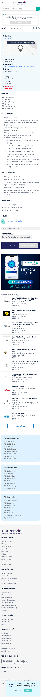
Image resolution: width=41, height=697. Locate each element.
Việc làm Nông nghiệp (10, 451)
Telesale (4, 646)
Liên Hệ (3, 624)
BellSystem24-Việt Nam (20, 19)
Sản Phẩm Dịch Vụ (7, 581)
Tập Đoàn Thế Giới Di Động (20, 314)
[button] (33, 28)
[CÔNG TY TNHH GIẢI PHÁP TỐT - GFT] (6, 340)
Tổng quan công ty (15, 28)
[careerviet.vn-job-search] (8, 661)
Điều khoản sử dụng (7, 602)
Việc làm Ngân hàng (10, 449)
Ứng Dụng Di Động (6, 556)
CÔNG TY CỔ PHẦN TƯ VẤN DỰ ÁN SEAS (23, 415)
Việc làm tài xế (8, 513)
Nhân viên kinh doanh (8, 648)
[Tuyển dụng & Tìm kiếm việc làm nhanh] (20, 3)
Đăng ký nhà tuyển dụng (8, 583)
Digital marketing (6, 638)
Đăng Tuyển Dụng (6, 573)
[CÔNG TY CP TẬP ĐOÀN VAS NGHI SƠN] (6, 352)
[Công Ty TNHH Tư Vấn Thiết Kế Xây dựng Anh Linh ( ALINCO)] (6, 402)
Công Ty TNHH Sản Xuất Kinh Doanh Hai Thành (23, 389)
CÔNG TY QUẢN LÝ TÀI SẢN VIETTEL (22, 378)
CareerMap (4, 549)
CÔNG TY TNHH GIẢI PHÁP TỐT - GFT (22, 341)
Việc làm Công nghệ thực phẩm (13, 459)
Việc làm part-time (9, 503)
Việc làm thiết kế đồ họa (11, 518)
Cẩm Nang (4, 551)
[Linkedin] (5, 671)
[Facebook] (1, 671)
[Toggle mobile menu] (2, 2)
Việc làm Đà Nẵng (9, 483)
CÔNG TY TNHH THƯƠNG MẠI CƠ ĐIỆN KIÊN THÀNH (24, 364)
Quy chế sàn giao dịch (8, 600)
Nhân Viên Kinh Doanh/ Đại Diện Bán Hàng (24, 350)
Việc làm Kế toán (9, 441)
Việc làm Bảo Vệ (9, 446)
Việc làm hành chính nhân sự (12, 515)
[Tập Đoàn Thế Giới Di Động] (6, 313)
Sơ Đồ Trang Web (6, 559)
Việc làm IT (7, 510)
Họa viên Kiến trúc (18, 413)
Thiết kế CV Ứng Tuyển (14, 221)
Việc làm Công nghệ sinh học (12, 454)
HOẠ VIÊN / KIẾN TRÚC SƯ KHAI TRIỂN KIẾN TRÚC (24, 399)
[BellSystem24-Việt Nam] (6, 301)
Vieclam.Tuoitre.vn (7, 619)
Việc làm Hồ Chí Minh (10, 471)
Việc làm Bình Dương (10, 476)
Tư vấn (32, 66)
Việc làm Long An (9, 481)
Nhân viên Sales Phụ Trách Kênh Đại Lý (25, 361)
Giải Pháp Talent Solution (9, 578)
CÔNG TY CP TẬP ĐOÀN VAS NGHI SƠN (23, 353)
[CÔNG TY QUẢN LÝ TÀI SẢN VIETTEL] (6, 377)
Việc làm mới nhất (6, 541)
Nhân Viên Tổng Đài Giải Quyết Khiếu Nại (24, 311)
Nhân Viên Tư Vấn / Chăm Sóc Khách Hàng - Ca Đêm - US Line (24, 338)
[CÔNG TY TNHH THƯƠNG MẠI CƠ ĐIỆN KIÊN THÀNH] (6, 365)
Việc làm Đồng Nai (9, 478)
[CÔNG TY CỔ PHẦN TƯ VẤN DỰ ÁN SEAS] (6, 416)
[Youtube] (8, 671)
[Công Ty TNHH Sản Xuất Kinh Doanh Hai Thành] (6, 389)
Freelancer (4, 633)
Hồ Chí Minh (8, 38)
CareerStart (5, 562)
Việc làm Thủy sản (9, 456)
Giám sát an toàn (6, 643)
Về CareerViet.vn (6, 592)
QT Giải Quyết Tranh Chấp (9, 607)
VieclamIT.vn (5, 621)
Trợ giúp (3, 610)
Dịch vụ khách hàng (24, 66)
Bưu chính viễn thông (11, 66)
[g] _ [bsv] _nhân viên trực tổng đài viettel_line (16, 237)
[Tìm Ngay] (38, 9)
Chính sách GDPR (6, 597)
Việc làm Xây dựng (9, 444)
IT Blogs (3, 554)
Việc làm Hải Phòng (10, 486)
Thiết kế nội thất (6, 635)
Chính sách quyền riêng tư (9, 605)
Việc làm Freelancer (10, 508)
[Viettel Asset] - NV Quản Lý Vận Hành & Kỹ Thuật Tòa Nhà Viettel (24, 375)
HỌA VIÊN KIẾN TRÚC (19, 386)
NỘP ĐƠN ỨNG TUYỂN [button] (20, 22)
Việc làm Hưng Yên (9, 488)
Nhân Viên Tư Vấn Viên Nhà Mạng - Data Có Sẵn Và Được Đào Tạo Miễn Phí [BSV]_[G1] (25, 324)
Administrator (5, 651)
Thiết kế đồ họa (6, 641)
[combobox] (19, 9)
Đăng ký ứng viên (6, 564)
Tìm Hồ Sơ (4, 576)
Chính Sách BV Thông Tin (9, 595)
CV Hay (3, 544)
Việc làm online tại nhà (11, 500)
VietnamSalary (6, 546)
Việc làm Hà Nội (8, 473)
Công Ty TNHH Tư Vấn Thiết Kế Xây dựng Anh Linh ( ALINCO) (25, 403)
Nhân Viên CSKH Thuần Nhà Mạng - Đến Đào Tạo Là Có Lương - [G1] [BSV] (25, 299)
